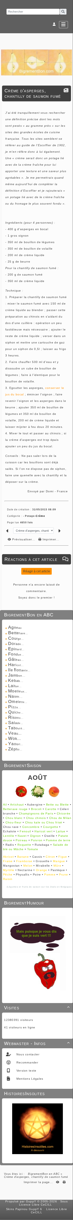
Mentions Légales (29, 1078)
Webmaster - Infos (37, 1043)
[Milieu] (68, 494)
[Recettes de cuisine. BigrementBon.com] (36, 62)
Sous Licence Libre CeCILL (43, 1203)
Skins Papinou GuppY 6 (25, 1209)
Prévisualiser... (23, 539)
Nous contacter (27, 1054)
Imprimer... (50, 539)
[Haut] (68, 489)
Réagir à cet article (36, 571)
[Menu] (63, 24)
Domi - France (57, 491)
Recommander (26, 1062)
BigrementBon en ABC (44, 1173)
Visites (37, 1007)
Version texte (25, 1070)
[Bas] (68, 499)
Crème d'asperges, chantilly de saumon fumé (32, 93)
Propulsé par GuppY (21, 1201)
